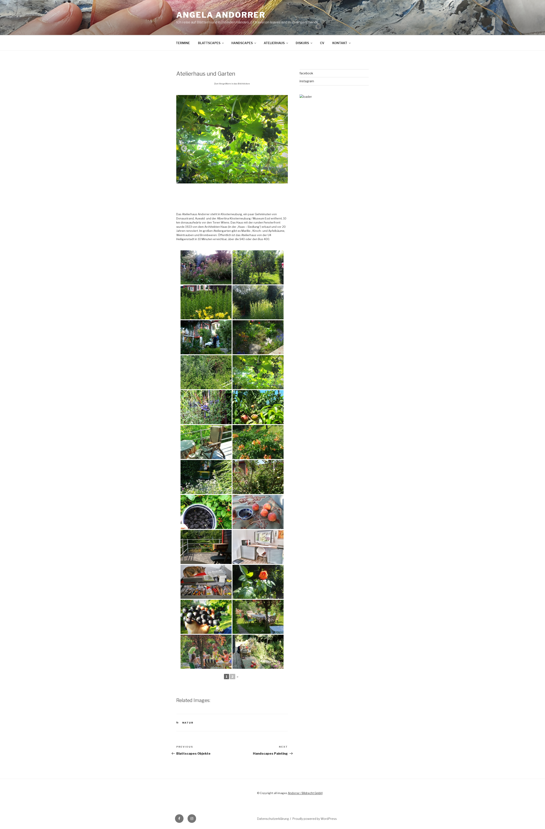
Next (279, 147)
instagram (307, 81)
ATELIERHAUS (274, 43)
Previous (183, 147)
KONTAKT (339, 43)
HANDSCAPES (242, 43)
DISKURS (302, 43)
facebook (306, 73)
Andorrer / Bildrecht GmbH (305, 793)
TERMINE (183, 43)
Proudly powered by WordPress (314, 818)
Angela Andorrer (220, 15)
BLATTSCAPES (209, 43)
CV (322, 43)
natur (188, 722)
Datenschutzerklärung (273, 818)
